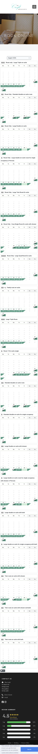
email (6, 697)
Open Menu (34, 7)
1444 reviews (14, 719)
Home (9, 743)
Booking (16, 743)
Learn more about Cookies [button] (10, 752)
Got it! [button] (29, 749)
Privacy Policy (25, 743)
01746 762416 (8, 695)
